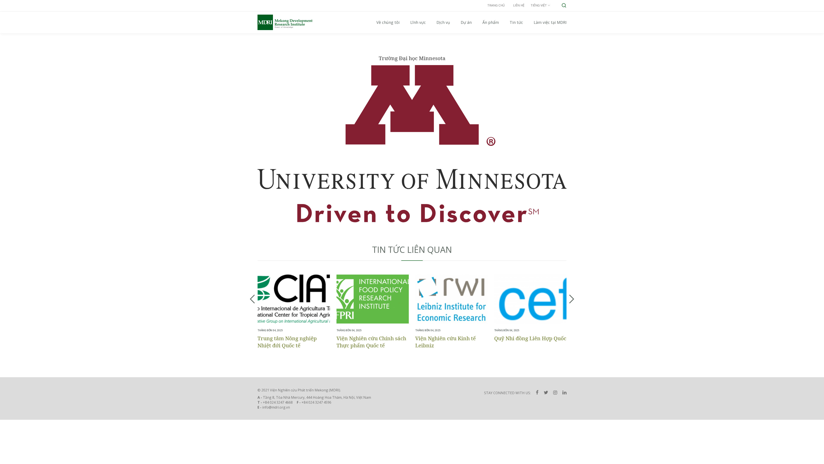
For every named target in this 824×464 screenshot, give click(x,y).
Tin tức (516, 22)
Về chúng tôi (388, 22)
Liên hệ (518, 5)
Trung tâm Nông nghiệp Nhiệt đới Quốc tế (287, 342)
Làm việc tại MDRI (550, 22)
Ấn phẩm (490, 22)
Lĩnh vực (418, 22)
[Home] (290, 22)
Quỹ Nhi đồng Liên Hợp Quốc (530, 338)
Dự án (466, 22)
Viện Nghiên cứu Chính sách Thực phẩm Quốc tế (371, 342)
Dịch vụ (443, 22)
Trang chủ (496, 5)
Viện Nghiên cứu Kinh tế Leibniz (445, 342)
